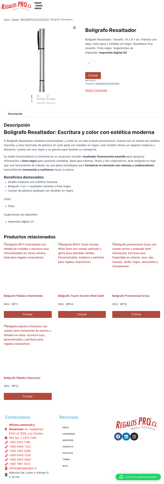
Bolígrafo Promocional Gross (130, 295)
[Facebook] (118, 437)
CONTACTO (68, 446)
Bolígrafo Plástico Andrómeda (23, 295)
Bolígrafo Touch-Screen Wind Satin (81, 295)
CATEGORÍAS (69, 434)
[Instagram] (134, 437)
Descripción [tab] (15, 113)
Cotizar (93, 75)
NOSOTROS (68, 440)
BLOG (65, 466)
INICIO (66, 427)
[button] (75, 28)
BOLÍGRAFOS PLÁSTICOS (107, 83)
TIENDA (66, 459)
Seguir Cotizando (96, 90)
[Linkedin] (126, 437)
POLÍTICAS (68, 453)
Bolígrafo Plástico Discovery (22, 377)
